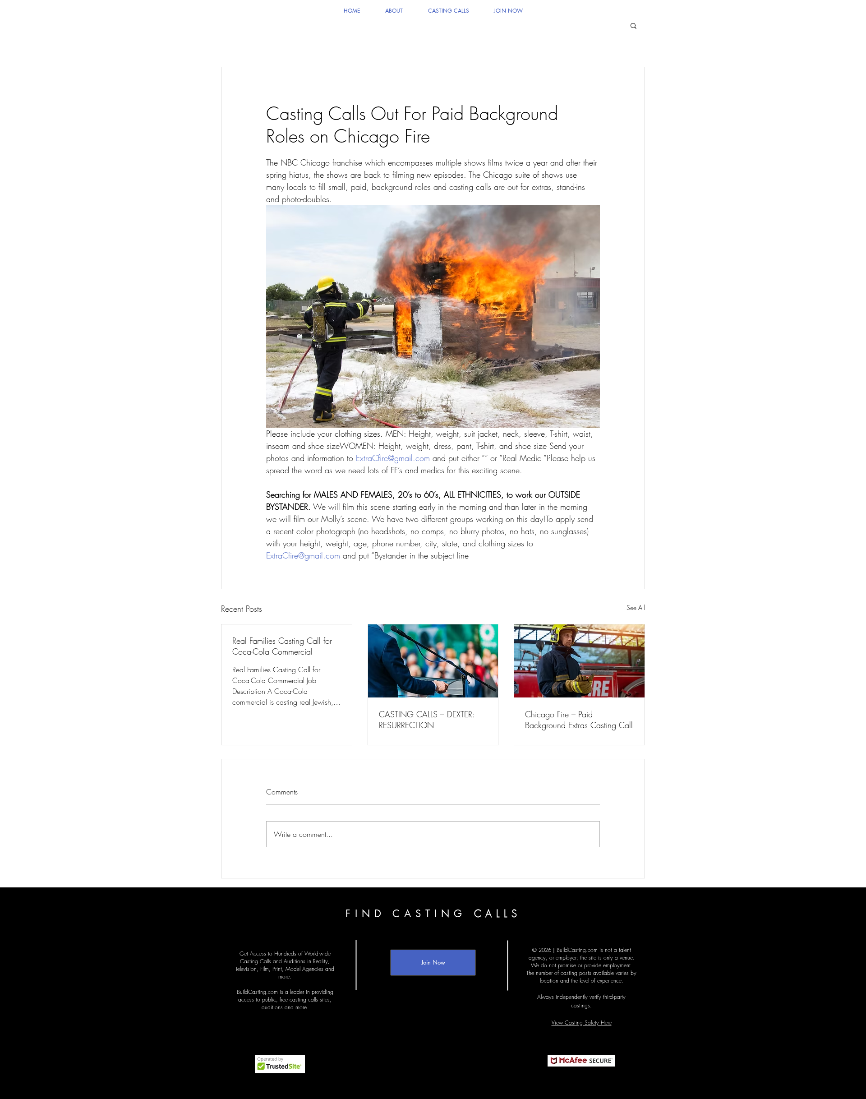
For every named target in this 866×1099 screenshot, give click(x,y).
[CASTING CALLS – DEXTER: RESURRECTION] (433, 660)
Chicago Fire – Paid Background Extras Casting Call (579, 719)
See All (635, 607)
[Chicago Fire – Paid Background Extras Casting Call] (579, 660)
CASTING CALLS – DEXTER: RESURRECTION (426, 719)
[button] (633, 25)
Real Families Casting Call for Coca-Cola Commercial (282, 646)
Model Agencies (304, 969)
